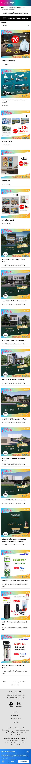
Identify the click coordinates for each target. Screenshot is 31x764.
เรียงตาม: (4, 23)
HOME (2, 7)
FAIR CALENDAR (15, 719)
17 (14, 685)
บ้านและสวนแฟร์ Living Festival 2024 (15, 7)
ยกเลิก (12, 761)
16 (12, 685)
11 (25, 681)
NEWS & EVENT (15, 715)
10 (23, 681)
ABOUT (15, 712)
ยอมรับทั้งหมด (23, 761)
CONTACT (15, 722)
